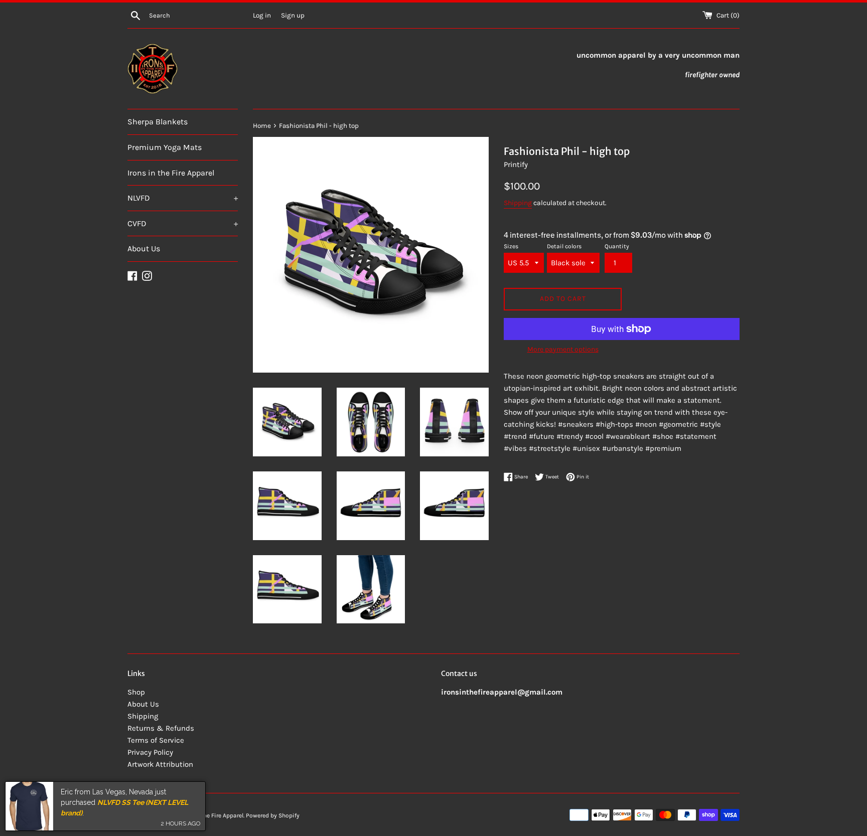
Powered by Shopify (273, 815)
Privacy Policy (150, 752)
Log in (262, 15)
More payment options (563, 349)
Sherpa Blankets (157, 121)
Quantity (617, 246)
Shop (136, 692)
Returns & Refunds (160, 728)
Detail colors (564, 246)
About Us (143, 248)
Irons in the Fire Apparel (170, 173)
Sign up (293, 15)
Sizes (511, 246)
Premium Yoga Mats (164, 147)
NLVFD (182, 198)
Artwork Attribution (160, 764)
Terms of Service (155, 740)
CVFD (182, 223)
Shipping (518, 203)
